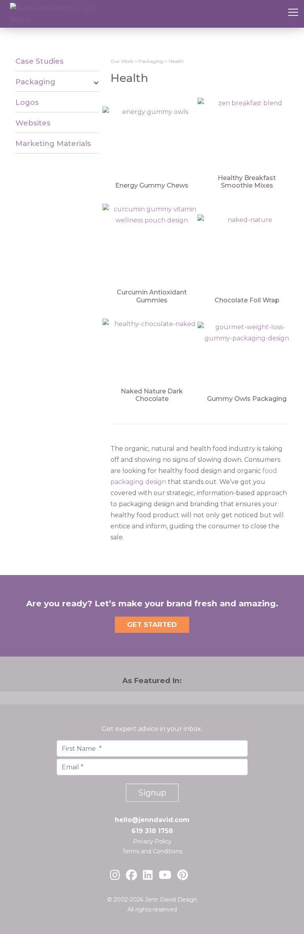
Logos (27, 102)
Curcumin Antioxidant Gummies (152, 296)
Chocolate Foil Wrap (247, 300)
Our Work (121, 61)
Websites (33, 122)
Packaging (35, 81)
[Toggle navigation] (293, 14)
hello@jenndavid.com (152, 820)
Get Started (152, 624)
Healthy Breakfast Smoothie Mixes (247, 181)
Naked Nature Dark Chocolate (152, 394)
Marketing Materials (53, 143)
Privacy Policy (152, 841)
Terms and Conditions (152, 851)
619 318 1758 (152, 831)
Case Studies (39, 61)
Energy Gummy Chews (151, 185)
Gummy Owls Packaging (247, 398)
